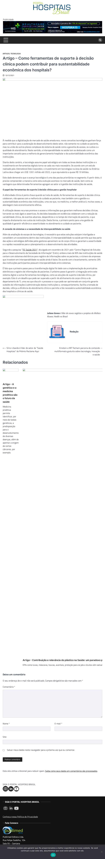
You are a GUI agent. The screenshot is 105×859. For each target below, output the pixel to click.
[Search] (100, 40)
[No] (101, 851)
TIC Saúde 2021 (29, 249)
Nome (6, 723)
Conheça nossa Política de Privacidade (20, 816)
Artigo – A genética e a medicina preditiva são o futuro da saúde (10, 393)
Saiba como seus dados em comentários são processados (71, 771)
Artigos (6, 54)
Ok (53, 855)
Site (4, 736)
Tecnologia (16, 54)
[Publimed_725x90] (52, 32)
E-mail (58, 723)
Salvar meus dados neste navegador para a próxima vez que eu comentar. (41, 750)
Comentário (9, 686)
